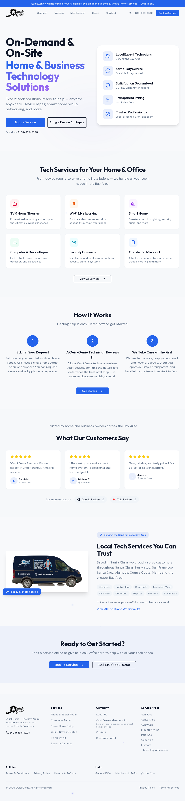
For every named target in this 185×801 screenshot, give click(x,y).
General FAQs (103, 773)
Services (42, 13)
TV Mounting (58, 737)
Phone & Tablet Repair (64, 714)
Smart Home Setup (62, 726)
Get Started (89, 380)
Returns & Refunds (65, 773)
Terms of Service (169, 787)
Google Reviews (91, 488)
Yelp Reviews (125, 488)
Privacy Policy (42, 773)
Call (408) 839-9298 (114, 654)
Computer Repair (61, 720)
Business (59, 13)
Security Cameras (61, 743)
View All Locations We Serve (116, 598)
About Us (101, 714)
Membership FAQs (126, 773)
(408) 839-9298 (143, 13)
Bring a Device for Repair (67, 111)
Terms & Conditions (17, 773)
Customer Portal (106, 738)
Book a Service (167, 13)
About (95, 13)
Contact (111, 13)
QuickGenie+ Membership (111, 720)
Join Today (147, 3)
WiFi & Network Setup (64, 732)
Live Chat (150, 773)
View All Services (90, 268)
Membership (77, 13)
